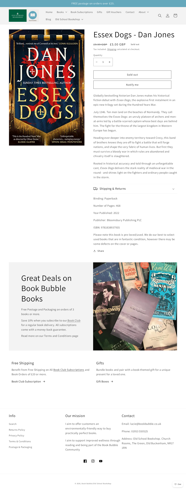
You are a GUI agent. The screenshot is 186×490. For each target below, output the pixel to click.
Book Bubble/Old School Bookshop (96, 483)
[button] (62, 12)
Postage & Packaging (20, 447)
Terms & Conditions (20, 441)
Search (13, 423)
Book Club (73, 320)
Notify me (132, 84)
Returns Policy (17, 429)
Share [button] (100, 250)
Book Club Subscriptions (68, 370)
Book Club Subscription (26, 381)
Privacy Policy (16, 435)
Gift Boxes (102, 381)
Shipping (111, 49)
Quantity (97, 55)
